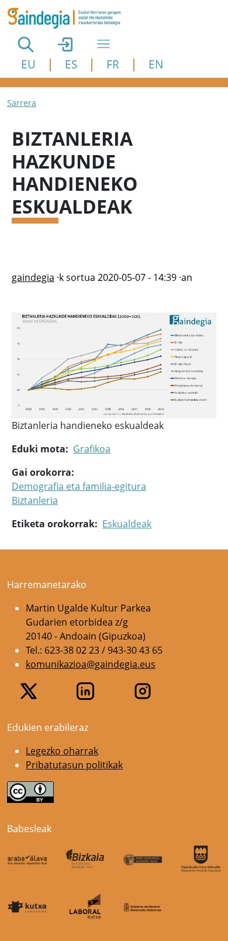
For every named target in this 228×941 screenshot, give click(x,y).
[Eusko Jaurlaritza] (143, 858)
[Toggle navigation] (103, 44)
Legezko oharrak (62, 750)
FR (112, 64)
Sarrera (21, 102)
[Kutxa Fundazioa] (27, 906)
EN (155, 64)
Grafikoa (91, 448)
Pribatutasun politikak (74, 764)
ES (71, 64)
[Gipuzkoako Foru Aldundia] (201, 858)
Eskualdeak (126, 523)
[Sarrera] (68, 18)
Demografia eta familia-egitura (79, 486)
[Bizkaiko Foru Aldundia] (85, 859)
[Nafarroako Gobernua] (143, 906)
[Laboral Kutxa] (85, 906)
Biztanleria (35, 500)
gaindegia (33, 277)
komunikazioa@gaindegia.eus (91, 664)
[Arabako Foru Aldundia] (27, 859)
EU (28, 64)
